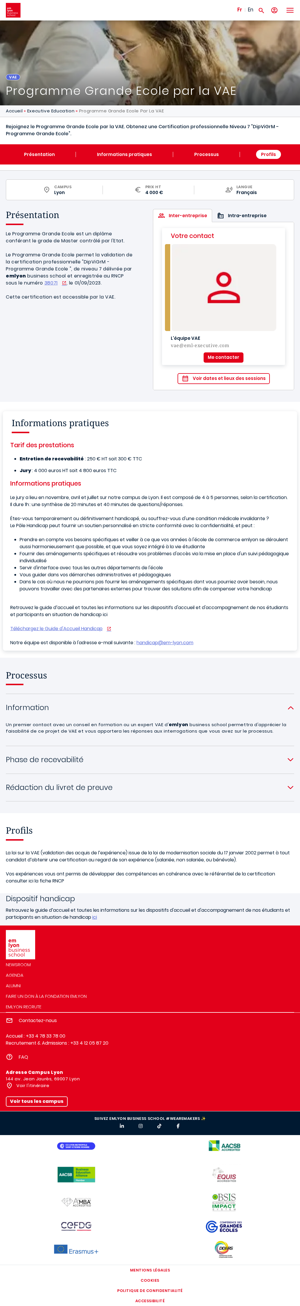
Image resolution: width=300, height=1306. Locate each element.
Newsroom (18, 964)
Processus (206, 154)
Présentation (39, 154)
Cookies (150, 1280)
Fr (239, 9)
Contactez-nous (38, 1020)
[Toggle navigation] (290, 10)
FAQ (23, 1057)
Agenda (14, 975)
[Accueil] (13, 10)
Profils (268, 154)
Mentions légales (150, 1270)
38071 (51, 283)
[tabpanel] (223, 306)
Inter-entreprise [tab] (188, 215)
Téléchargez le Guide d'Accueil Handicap (56, 628)
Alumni (13, 986)
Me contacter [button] (223, 357)
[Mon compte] (274, 10)
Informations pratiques (124, 154)
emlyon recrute (23, 1007)
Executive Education (50, 111)
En (250, 9)
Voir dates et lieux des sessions (229, 378)
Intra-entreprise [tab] (247, 215)
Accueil (14, 111)
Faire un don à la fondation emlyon (46, 996)
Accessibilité (150, 1301)
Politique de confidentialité (150, 1290)
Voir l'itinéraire (32, 1085)
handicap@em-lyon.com (165, 642)
